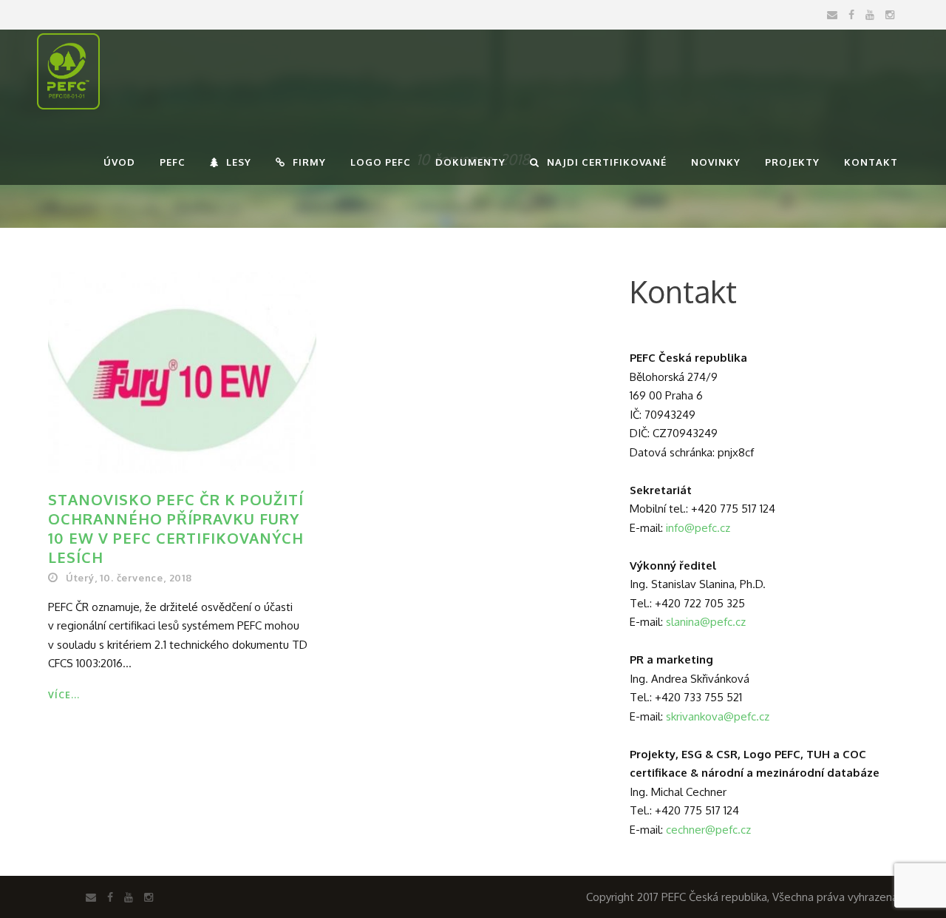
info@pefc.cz (698, 528)
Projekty (792, 162)
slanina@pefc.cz (706, 622)
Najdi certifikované (607, 162)
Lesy (238, 162)
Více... (64, 695)
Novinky (716, 162)
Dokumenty (470, 162)
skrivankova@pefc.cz (717, 716)
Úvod (119, 162)
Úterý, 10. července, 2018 (129, 578)
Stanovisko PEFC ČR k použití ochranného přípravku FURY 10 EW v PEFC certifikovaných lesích (176, 528)
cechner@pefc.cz (708, 830)
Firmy (309, 162)
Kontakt (871, 162)
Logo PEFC (380, 162)
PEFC (173, 162)
